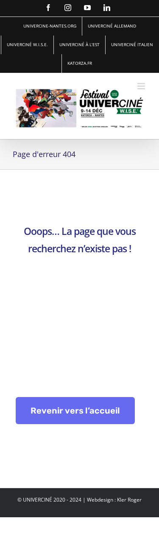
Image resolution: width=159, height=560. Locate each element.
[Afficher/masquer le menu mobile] (141, 86)
